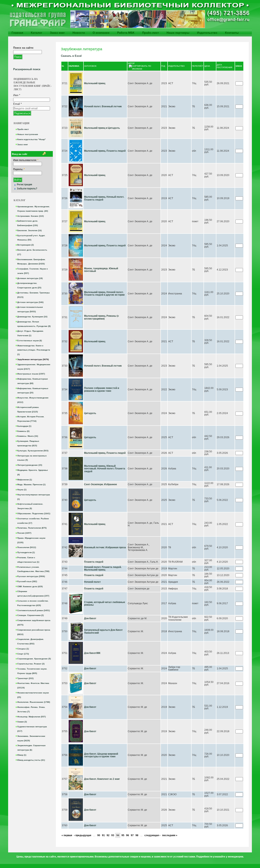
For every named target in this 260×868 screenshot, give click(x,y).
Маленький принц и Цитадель (102, 128)
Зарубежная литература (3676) (33, 359)
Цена (207, 66)
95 (122, 835)
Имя (16, 95)
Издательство (207, 32)
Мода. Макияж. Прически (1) (31, 484)
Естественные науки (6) (29, 340)
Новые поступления (27, 134)
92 (108, 835)
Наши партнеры (178, 32)
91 (103, 835)
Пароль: (19, 169)
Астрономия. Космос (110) (30, 216)
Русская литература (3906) (31, 576)
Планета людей (93, 561)
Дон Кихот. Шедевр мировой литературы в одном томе (101, 755)
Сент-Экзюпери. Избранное (100, 484)
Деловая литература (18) (30, 278)
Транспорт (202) (25, 678)
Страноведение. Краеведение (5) (34, 659)
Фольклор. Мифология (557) (31, 717)
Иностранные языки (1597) (31, 374)
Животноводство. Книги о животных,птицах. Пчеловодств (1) (33, 350)
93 (112, 835)
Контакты (232, 32)
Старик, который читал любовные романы (104, 603)
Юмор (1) (21, 755)
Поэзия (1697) (24, 533)
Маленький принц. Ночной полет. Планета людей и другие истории (104, 293)
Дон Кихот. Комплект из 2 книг (102, 779)
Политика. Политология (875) (32, 528)
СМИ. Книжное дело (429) (30, 586)
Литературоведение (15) (29, 465)
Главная (17, 32)
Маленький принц (94, 83)
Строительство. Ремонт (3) (30, 664)
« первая (67, 835)
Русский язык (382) (27, 581)
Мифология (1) (24, 480)
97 (132, 835)
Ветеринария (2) (25, 245)
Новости (79, 32)
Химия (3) (22, 722)
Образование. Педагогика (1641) (33, 513)
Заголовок (90, 66)
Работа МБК (125, 32)
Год (163, 66)
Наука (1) (21, 489)
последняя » (169, 835)
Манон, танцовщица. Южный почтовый (101, 270)
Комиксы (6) (23, 431)
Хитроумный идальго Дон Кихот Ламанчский (103, 631)
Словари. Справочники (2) (30, 615)
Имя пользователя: (25, 160)
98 (136, 835)
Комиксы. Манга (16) (27, 436)
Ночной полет (92, 581)
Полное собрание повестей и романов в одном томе (101, 389)
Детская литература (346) (30, 302)
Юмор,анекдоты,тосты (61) (31, 760)
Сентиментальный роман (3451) (33, 610)
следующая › (152, 835)
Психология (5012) (26, 547)
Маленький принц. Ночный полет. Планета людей (104, 198)
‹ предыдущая (82, 835)
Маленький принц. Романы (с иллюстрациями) (101, 317)
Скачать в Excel (71, 55)
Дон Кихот (90, 618)
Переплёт (197, 66)
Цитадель (90, 413)
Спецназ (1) (23, 649)
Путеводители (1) (26, 552)
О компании (101, 32)
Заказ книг (57, 32)
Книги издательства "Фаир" (31, 139)
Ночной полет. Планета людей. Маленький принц (102, 568)
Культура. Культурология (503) (32, 451)
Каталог (36, 32)
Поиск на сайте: (23, 47)
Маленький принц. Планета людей (105, 150)
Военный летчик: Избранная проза (105, 547)
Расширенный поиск (26, 69)
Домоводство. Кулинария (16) (32, 316)
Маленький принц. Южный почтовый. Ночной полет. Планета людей (104, 469)
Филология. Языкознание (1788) (33, 702)
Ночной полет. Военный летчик (103, 106)
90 (98, 835)
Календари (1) (24, 426)
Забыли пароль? (27, 188)
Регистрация (24, 184)
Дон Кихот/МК (92, 653)
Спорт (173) (23, 654)
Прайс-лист (150, 32)
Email (17, 103)
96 (127, 835)
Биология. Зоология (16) (29, 230)
